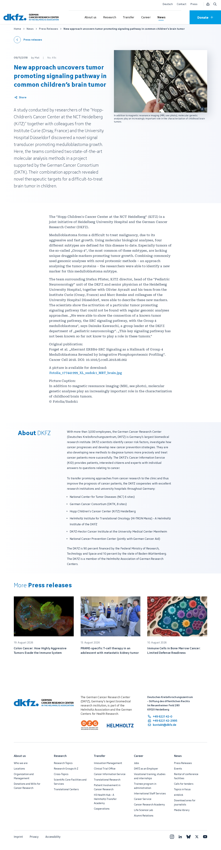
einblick (178, 795)
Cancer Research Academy (149, 804)
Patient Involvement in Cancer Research (107, 787)
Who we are (21, 763)
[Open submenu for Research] (109, 17)
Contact (181, 4)
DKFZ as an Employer (146, 769)
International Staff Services (150, 793)
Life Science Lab (143, 810)
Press (193, 4)
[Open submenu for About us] (90, 17)
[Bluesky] (188, 837)
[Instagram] (172, 837)
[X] (197, 837)
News (178, 756)
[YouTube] (205, 837)
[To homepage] (31, 17)
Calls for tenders (183, 784)
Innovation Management (108, 763)
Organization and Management (24, 776)
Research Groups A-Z (66, 769)
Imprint (18, 837)
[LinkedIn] (180, 837)
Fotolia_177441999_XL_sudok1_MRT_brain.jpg (85, 373)
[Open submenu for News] (161, 17)
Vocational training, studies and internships (149, 776)
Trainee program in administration (145, 786)
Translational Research (107, 780)
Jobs (136, 763)
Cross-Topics (61, 774)
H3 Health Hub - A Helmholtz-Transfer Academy (105, 799)
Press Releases (183, 763)
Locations (19, 769)
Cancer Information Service (110, 774)
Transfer (99, 756)
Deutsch (168, 4)
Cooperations (101, 809)
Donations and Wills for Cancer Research (27, 786)
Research (60, 756)
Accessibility (52, 837)
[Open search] (215, 4)
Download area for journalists (184, 802)
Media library (182, 810)
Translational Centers (66, 789)
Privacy (34, 837)
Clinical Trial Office (105, 769)
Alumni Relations (143, 816)
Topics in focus (182, 789)
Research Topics (63, 763)
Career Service (142, 799)
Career (138, 756)
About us (20, 756)
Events (178, 769)
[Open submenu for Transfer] (128, 17)
